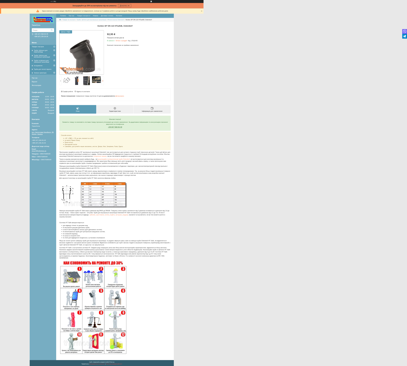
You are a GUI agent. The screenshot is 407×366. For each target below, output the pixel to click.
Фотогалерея (36, 85)
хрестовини (100, 215)
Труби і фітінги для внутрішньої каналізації (42, 56)
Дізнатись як (125, 6)
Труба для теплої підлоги (42, 69)
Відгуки (34, 82)
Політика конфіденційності (114, 364)
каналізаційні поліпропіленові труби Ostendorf (114, 159)
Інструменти (38, 65)
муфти (112, 215)
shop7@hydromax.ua (39, 151)
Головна (63, 16)
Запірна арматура (40, 73)
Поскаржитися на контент (97, 364)
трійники (92, 215)
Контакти (119, 16)
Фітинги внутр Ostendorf (116, 19)
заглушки (119, 215)
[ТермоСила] (43, 19)
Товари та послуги (68, 19)
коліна (107, 215)
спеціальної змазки (100, 156)
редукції (125, 215)
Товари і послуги (38, 46)
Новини (95, 16)
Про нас (35, 78)
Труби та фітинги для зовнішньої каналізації (41, 61)
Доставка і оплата (107, 16)
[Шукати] (51, 30)
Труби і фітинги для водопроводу (40, 51)
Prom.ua (111, 362)
